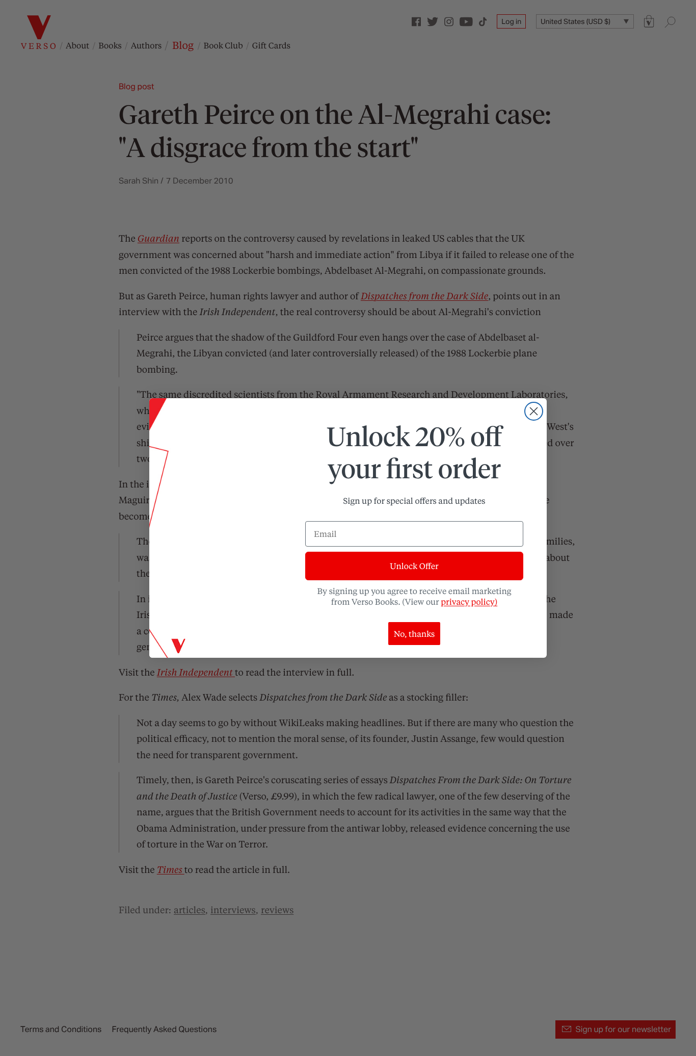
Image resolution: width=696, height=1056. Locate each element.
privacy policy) (469, 601)
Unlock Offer (414, 565)
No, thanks (414, 633)
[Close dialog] (534, 411)
